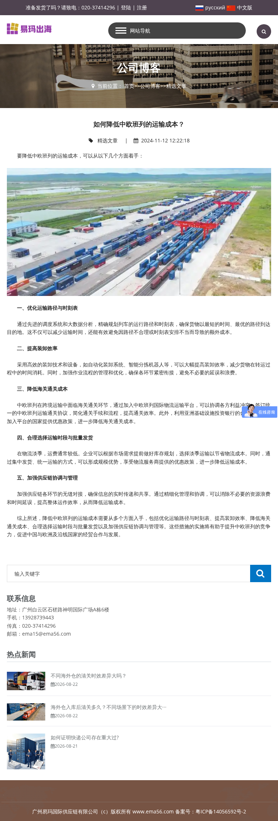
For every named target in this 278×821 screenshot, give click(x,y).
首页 (129, 85)
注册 (142, 7)
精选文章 (176, 85)
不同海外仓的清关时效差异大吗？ (89, 675)
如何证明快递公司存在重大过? (85, 737)
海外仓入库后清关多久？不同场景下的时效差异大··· (109, 707)
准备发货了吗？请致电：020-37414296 (70, 7)
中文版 (244, 7)
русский (215, 7)
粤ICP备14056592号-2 (220, 811)
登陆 (126, 7)
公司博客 (150, 85)
